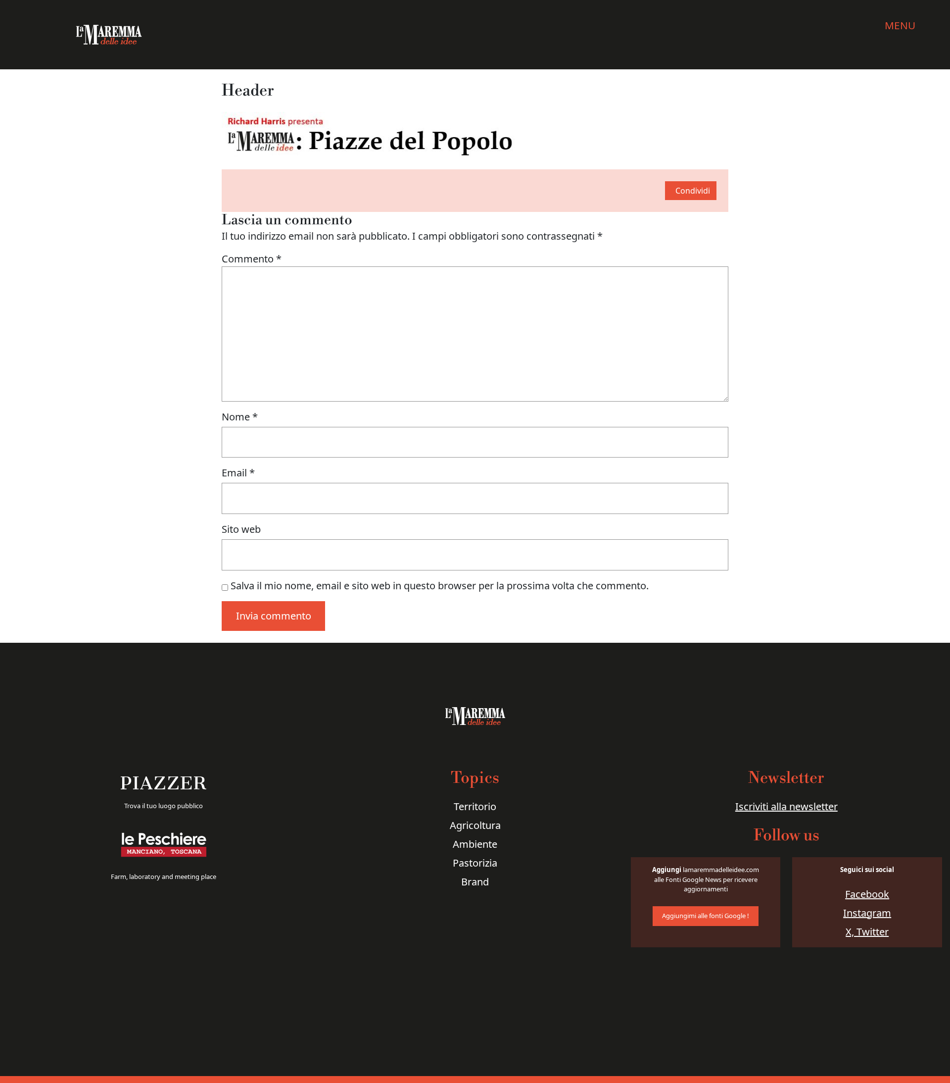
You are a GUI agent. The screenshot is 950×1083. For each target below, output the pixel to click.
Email (238, 472)
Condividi (692, 190)
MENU (900, 25)
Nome (240, 416)
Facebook (867, 894)
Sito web (241, 529)
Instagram (867, 913)
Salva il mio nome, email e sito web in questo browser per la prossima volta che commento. (440, 585)
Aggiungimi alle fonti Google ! (705, 915)
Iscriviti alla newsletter (786, 806)
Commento (252, 258)
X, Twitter (867, 931)
